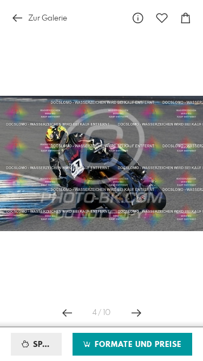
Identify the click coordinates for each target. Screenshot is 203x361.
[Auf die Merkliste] (161, 18)
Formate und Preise (136, 345)
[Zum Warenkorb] (185, 18)
